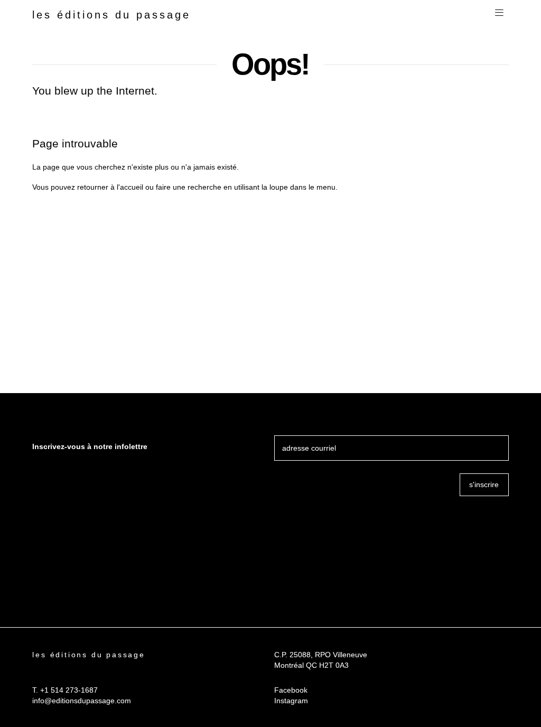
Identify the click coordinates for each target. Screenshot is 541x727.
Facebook (290, 690)
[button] (499, 13)
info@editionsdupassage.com (81, 700)
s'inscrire (484, 484)
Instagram (291, 700)
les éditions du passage (111, 15)
